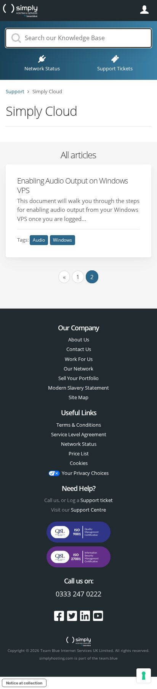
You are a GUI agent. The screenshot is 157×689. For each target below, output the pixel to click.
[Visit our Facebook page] (60, 616)
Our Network (78, 368)
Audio (39, 240)
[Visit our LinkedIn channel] (86, 616)
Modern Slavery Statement (78, 387)
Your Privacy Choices (85, 473)
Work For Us (79, 359)
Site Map (78, 397)
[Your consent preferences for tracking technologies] (143, 675)
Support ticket (96, 500)
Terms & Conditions (78, 424)
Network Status (78, 443)
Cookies (79, 463)
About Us (78, 339)
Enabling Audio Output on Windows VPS (72, 185)
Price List (79, 453)
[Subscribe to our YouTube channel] (98, 616)
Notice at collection (24, 683)
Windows (62, 240)
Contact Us (78, 349)
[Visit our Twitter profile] (73, 616)
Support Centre (88, 509)
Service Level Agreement (78, 434)
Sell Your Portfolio (78, 378)
